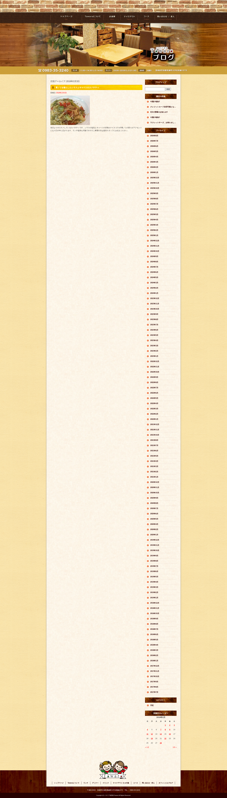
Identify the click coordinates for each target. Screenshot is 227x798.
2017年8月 (154, 687)
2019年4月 (154, 582)
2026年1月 (154, 172)
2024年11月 (154, 246)
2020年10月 (154, 493)
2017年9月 (154, 682)
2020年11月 (154, 487)
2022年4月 (154, 403)
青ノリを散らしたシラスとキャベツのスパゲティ (77, 87)
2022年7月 (154, 388)
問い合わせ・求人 (166, 17)
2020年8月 (154, 503)
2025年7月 (154, 204)
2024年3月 (154, 283)
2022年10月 (154, 372)
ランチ (85, 783)
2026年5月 (154, 151)
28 (161, 743)
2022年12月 (154, 361)
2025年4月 (154, 220)
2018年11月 (154, 608)
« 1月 (147, 747)
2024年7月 (154, 267)
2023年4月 (154, 340)
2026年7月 (154, 141)
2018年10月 (154, 613)
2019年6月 (154, 571)
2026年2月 (154, 167)
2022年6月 (154, 393)
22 (165, 738)
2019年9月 (154, 556)
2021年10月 (154, 435)
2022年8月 (154, 382)
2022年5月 (154, 398)
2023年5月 (154, 335)
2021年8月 (154, 440)
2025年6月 (154, 209)
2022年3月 (154, 409)
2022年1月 (154, 419)
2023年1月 (154, 356)
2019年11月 (154, 545)
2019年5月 (154, 577)
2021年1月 (154, 477)
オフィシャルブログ (166, 783)
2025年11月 (154, 183)
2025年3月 (154, 225)
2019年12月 (154, 540)
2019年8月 (154, 561)
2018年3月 (154, 650)
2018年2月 (154, 655)
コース (146, 17)
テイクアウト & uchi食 (129, 17)
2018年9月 (154, 619)
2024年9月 (154, 256)
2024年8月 (154, 262)
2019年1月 (154, 598)
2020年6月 (154, 514)
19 (152, 738)
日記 (152, 705)
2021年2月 (154, 472)
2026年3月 (154, 162)
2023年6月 (154, 330)
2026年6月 (154, 146)
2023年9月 (154, 314)
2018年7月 (154, 629)
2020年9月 (154, 498)
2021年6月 (154, 451)
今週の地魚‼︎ (155, 102)
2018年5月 (154, 640)
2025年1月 (154, 235)
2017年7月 (154, 692)
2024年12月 (154, 241)
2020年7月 (154, 508)
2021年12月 (154, 424)
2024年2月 (154, 288)
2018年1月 (154, 661)
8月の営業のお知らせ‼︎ (159, 112)
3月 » (175, 747)
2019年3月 (154, 587)
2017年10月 (154, 676)
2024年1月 (154, 293)
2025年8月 (154, 199)
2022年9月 (154, 377)
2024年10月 (154, 251)
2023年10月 (154, 309)
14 (161, 734)
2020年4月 (154, 524)
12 (152, 734)
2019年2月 (154, 592)
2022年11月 (154, 367)
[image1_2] (70, 123)
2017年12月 (154, 666)
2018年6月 (154, 634)
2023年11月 (154, 304)
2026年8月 (154, 136)
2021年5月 (154, 456)
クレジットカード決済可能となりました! (163, 107)
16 (170, 734)
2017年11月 (154, 671)
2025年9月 (154, 193)
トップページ (66, 17)
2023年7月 (154, 325)
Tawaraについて (92, 17)
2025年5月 (154, 214)
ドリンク (106, 783)
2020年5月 (154, 519)
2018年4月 (154, 645)
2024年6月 (154, 272)
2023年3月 (154, 346)
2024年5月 (154, 277)
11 (147, 734)
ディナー (95, 783)
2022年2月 (154, 414)
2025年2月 (154, 230)
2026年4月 (154, 157)
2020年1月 (154, 535)
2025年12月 (154, 178)
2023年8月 (154, 319)
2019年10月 (154, 550)
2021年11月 (154, 430)
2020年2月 (154, 529)
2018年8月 (154, 624)
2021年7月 (154, 445)
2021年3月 (154, 466)
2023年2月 (154, 351)
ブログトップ (160, 82)
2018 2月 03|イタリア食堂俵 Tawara (166, 1)
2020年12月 (154, 482)
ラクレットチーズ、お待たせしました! (163, 123)
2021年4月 (154, 461)
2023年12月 (154, 298)
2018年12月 (154, 603)
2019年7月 (154, 566)
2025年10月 (154, 188)
